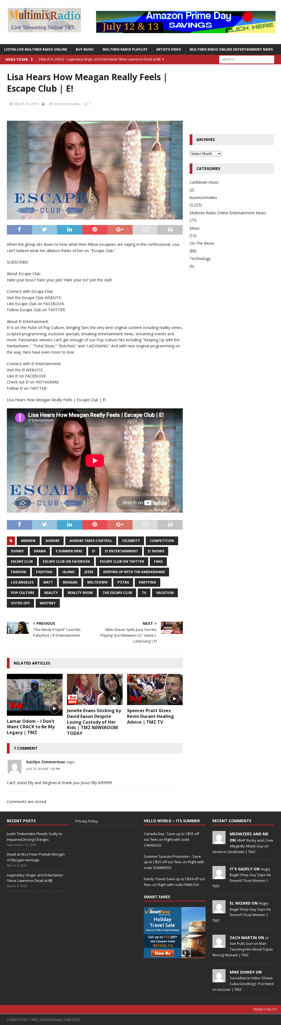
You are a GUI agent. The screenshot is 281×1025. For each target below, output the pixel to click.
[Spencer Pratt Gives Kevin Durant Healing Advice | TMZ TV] (155, 689)
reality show (80, 592)
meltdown (97, 582)
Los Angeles (22, 582)
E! (93, 551)
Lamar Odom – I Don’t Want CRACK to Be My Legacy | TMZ (31, 727)
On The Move (202, 243)
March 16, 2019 (26, 103)
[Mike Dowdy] (219, 979)
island (68, 572)
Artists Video (168, 49)
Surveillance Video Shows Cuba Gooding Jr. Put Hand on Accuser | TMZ (243, 983)
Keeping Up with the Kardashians (134, 572)
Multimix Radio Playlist (125, 49)
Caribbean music (204, 182)
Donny (17, 551)
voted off (20, 603)
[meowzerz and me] (219, 841)
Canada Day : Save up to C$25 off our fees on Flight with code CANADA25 (171, 839)
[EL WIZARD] (219, 910)
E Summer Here (69, 551)
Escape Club (22, 561)
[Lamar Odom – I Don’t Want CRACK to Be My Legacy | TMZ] (35, 695)
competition (162, 540)
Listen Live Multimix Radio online (35, 49)
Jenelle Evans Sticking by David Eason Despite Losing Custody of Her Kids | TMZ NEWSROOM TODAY (94, 722)
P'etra (123, 582)
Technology (200, 258)
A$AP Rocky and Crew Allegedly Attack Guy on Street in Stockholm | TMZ (242, 846)
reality (51, 592)
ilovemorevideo (68, 103)
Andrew (28, 540)
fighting (44, 572)
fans (158, 561)
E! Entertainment (121, 551)
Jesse (89, 572)
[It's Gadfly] (219, 876)
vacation (165, 592)
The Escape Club (117, 592)
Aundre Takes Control (90, 540)
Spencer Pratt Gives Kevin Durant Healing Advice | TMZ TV (150, 716)
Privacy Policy (86, 821)
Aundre (53, 540)
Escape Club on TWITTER (122, 561)
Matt (48, 582)
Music (195, 228)
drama (40, 551)
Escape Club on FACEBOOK (66, 561)
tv (144, 592)
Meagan (70, 582)
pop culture (22, 592)
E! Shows (156, 551)
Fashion (18, 572)
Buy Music (85, 49)
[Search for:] (246, 59)
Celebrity (131, 540)
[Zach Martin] (219, 944)
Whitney (48, 603)
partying (147, 582)
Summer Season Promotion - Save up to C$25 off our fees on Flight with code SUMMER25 (174, 862)
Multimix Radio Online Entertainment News (231, 49)
